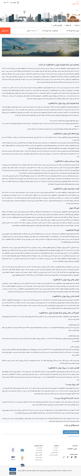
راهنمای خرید (39, 450)
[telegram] (63, 457)
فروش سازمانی (38, 457)
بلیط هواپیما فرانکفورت (73, 436)
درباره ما (56, 448)
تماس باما (55, 450)
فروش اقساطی (38, 460)
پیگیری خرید (39, 448)
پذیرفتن (13, 469)
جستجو (5, 30)
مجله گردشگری (54, 452)
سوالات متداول (38, 452)
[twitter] (71, 457)
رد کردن (12, 473)
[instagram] (75, 457)
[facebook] (67, 457)
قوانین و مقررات (38, 455)
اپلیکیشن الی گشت (53, 455)
